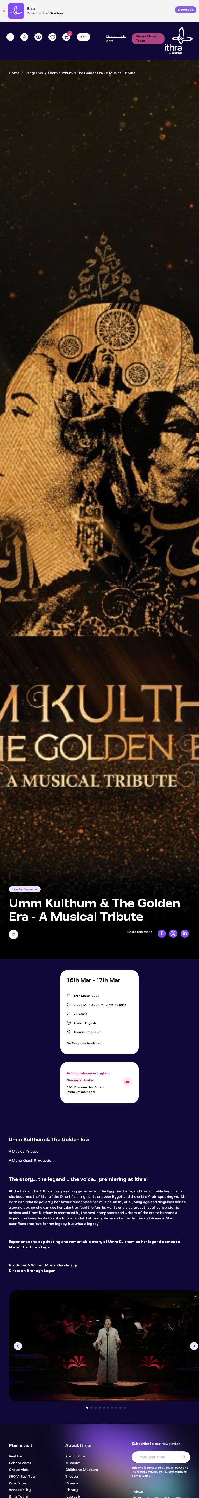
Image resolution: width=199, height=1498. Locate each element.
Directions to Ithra (116, 38)
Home (14, 73)
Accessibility (20, 1490)
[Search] (24, 37)
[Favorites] (52, 37)
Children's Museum (81, 1470)
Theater (72, 1476)
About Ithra (75, 1456)
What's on (17, 1483)
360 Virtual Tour (22, 1476)
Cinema (71, 1483)
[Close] (3, 10)
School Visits (20, 1463)
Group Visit (18, 1470)
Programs (34, 73)
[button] (18, 1346)
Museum (72, 1463)
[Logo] (179, 40)
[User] (38, 37)
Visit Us (15, 1456)
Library (71, 1490)
